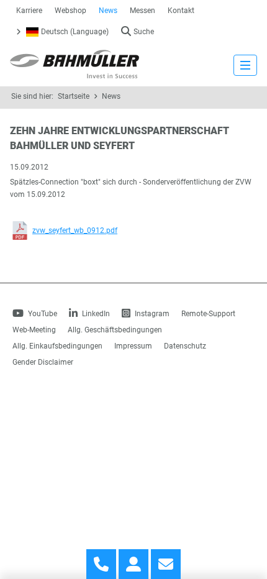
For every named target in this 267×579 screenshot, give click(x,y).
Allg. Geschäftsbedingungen (115, 330)
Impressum (133, 346)
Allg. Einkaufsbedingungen (57, 346)
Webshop (70, 10)
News (108, 10)
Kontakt (181, 10)
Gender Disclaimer (42, 362)
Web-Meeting (34, 330)
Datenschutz (185, 346)
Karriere (29, 10)
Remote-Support (208, 313)
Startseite (73, 96)
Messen (142, 10)
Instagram (151, 313)
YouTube (41, 313)
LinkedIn (95, 313)
